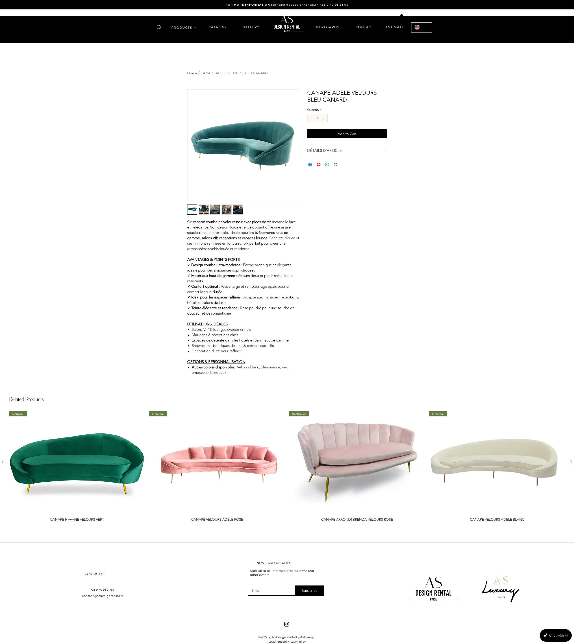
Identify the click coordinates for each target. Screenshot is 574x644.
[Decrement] (310, 118)
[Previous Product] (2, 461)
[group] (287, 468)
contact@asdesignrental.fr (295, 4)
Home (192, 73)
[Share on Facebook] (310, 164)
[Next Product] (571, 461)
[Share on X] (335, 164)
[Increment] (324, 118)
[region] (183, 30)
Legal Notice (277, 641)
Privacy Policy (296, 641)
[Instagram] (286, 624)
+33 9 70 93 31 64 (334, 4)
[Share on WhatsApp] (327, 164)
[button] (159, 27)
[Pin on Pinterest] (318, 164)
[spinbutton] (317, 118)
